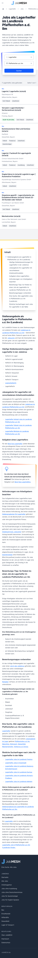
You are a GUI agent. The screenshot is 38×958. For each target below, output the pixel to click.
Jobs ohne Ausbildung (9, 888)
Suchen (19, 71)
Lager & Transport (7, 925)
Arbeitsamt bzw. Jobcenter (11, 532)
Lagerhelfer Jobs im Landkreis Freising (18, 759)
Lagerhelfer (12, 9)
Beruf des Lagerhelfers (23, 482)
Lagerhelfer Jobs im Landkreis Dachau (18, 772)
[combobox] (19, 63)
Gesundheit (5, 921)
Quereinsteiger (7, 555)
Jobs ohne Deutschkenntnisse (11, 892)
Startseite (4, 877)
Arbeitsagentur (6, 885)
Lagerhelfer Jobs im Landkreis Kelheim (18, 781)
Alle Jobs (4, 881)
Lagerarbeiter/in (10, 383)
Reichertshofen (7, 747)
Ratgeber (5, 682)
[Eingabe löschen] (31, 57)
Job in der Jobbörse (17, 666)
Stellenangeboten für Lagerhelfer (13, 514)
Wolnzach (13, 744)
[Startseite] (3, 9)
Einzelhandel (5, 914)
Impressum (5, 939)
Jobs (22, 9)
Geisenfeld (21, 744)
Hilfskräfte (5, 917)
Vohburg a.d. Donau (21, 747)
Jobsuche (11, 338)
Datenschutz (5, 942)
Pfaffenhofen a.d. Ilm (22, 741)
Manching (5, 744)
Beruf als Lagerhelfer (15, 444)
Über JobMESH (6, 935)
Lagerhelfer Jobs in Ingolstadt (15, 763)
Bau (2, 910)
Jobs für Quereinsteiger (9, 896)
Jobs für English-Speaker (10, 900)
